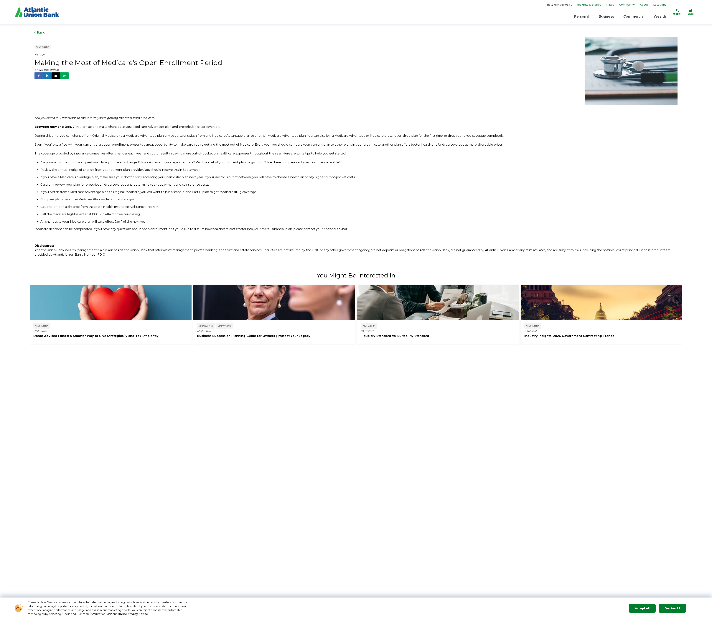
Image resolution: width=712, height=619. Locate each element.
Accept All (642, 608)
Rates (610, 4)
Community (627, 4)
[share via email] (56, 75)
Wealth (660, 16)
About (644, 4)
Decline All (672, 608)
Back (40, 32)
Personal (581, 16)
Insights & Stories (589, 4)
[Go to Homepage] (37, 12)
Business (606, 16)
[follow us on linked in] (47, 75)
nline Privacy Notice (134, 614)
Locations (659, 4)
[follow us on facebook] (38, 75)
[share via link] (64, 75)
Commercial (633, 16)
